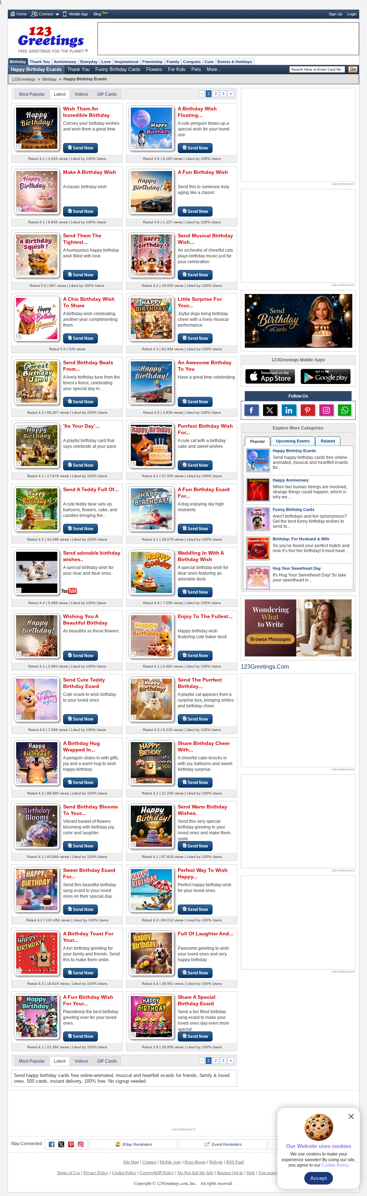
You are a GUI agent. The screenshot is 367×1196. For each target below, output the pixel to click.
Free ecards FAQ (273, 1172)
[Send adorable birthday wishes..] (36, 572)
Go (353, 69)
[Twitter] (61, 1144)
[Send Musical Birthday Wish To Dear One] (151, 255)
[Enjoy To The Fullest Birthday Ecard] (151, 635)
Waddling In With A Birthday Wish (201, 556)
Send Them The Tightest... (82, 239)
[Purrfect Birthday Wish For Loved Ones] (151, 445)
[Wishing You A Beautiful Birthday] (36, 635)
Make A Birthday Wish (89, 172)
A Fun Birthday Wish (203, 172)
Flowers (154, 69)
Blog (97, 14)
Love (106, 62)
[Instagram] (81, 1144)
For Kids (177, 69)
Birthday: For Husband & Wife (301, 539)
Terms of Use (68, 1172)
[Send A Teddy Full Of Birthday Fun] (36, 509)
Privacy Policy (96, 1172)
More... (214, 69)
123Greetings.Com (265, 667)
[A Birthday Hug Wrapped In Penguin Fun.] (36, 762)
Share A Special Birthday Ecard (196, 1000)
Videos (81, 94)
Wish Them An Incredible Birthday (86, 112)
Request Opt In (230, 1172)
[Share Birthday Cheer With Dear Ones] (151, 762)
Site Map (131, 1161)
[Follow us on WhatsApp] (344, 410)
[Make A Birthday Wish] (36, 191)
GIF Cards (107, 94)
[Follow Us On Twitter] (270, 410)
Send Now (83, 148)
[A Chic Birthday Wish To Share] (36, 318)
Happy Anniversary (291, 480)
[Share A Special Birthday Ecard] (151, 1016)
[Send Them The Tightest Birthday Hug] (36, 255)
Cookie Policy (124, 1172)
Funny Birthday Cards (117, 69)
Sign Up (335, 14)
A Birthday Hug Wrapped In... (81, 746)
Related (328, 441)
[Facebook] (51, 1144)
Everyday (88, 62)
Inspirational (126, 62)
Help (251, 1172)
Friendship (152, 62)
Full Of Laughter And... (205, 933)
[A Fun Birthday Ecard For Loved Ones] (151, 509)
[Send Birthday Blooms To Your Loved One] (36, 826)
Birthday (18, 62)
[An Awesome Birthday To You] (151, 382)
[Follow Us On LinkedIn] (289, 410)
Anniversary (65, 62)
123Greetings (23, 79)
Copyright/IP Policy (157, 1172)
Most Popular (32, 94)
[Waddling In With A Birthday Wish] (151, 572)
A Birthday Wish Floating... (197, 112)
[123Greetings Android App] (325, 376)
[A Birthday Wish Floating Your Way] (151, 128)
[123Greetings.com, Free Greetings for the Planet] (52, 38)
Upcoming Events (293, 441)
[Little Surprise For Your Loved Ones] (151, 318)
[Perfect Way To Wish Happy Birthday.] (151, 889)
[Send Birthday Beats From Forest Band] (36, 382)
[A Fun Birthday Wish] (151, 191)
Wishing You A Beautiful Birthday (85, 619)
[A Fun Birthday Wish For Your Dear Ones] (36, 1016)
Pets (196, 69)
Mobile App (78, 14)
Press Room (195, 1161)
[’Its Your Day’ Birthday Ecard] (36, 445)
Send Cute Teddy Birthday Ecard (84, 683)
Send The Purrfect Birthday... (200, 683)
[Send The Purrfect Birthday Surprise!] (151, 699)
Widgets (216, 1161)
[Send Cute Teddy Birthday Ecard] (36, 699)
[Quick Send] (19, 146)
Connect (46, 14)
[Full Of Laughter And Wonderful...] (151, 953)
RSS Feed (235, 1161)
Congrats (192, 62)
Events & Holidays (235, 62)
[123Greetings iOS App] (270, 376)
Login (352, 14)
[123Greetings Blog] (298, 628)
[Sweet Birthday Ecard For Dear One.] (36, 889)
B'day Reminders (137, 1144)
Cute (209, 62)
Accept (318, 1178)
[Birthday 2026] (298, 320)
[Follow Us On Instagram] (326, 410)
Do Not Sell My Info (196, 1172)
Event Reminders (227, 1144)
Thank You (40, 62)
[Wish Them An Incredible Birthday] (36, 128)
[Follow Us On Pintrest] (308, 410)
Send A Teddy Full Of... (91, 489)
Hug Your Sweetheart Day (297, 568)
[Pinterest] (71, 1144)
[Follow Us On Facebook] (251, 410)
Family (173, 62)
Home (21, 14)
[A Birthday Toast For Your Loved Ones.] (36, 953)
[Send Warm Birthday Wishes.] (151, 826)
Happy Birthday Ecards (36, 69)
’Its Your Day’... (81, 426)
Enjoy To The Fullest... (205, 616)
